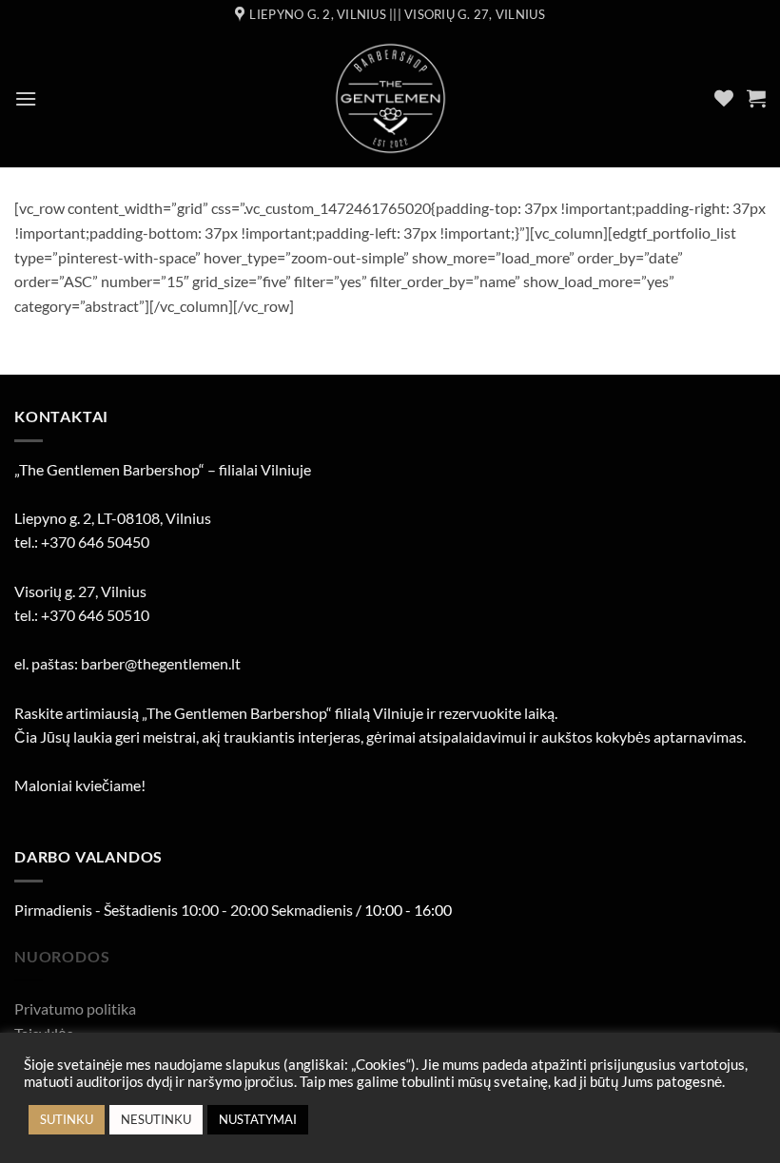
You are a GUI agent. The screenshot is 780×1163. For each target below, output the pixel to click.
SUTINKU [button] (66, 1119)
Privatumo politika (75, 1008)
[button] (25, 98)
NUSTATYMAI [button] (258, 1119)
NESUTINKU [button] (156, 1119)
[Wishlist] (723, 98)
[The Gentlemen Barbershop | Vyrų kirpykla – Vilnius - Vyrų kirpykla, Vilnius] (390, 98)
